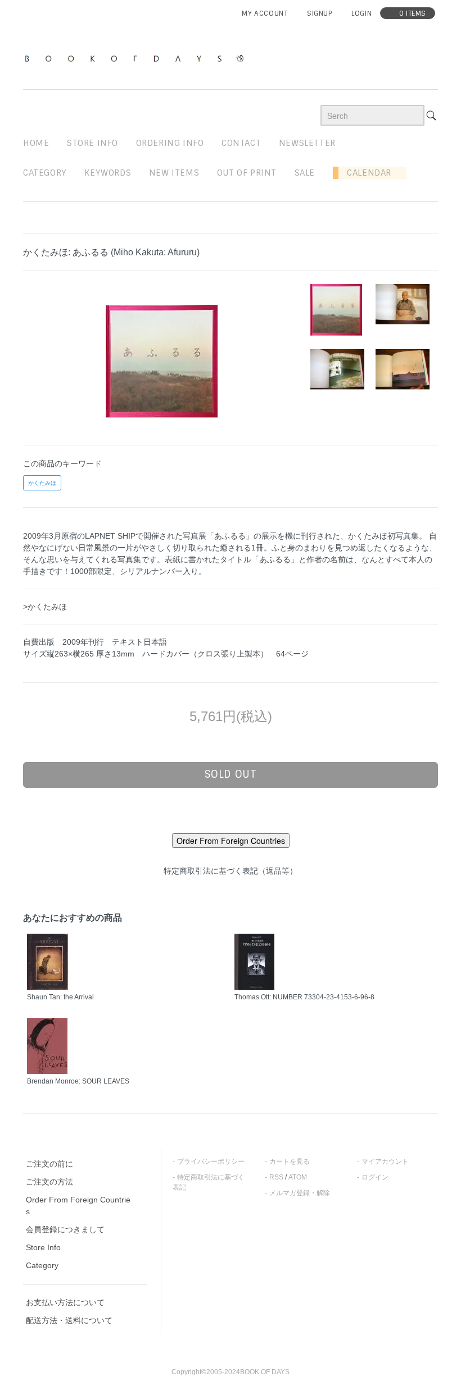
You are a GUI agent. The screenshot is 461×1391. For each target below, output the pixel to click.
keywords (107, 172)
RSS (276, 1177)
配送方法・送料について (69, 1320)
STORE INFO (92, 143)
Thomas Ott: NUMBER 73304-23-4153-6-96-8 (304, 997)
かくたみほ (42, 483)
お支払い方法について (65, 1302)
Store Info (43, 1247)
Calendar (364, 172)
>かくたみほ (45, 606)
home (36, 143)
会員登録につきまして (65, 1229)
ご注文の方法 (49, 1181)
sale (305, 172)
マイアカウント (385, 1161)
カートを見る (289, 1161)
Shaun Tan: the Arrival (60, 997)
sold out (231, 774)
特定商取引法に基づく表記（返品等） (230, 870)
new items (174, 172)
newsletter (307, 143)
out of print (247, 172)
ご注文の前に (49, 1163)
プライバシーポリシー (211, 1161)
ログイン (374, 1177)
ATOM (297, 1177)
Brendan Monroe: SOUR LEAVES (78, 1081)
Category (45, 172)
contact (241, 143)
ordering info (170, 143)
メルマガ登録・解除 (299, 1193)
